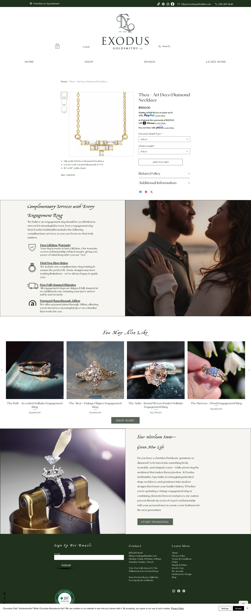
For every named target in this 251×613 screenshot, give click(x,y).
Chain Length (147, 145)
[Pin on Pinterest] (146, 192)
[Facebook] (179, 591)
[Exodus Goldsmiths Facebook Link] (4, 598)
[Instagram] (173, 591)
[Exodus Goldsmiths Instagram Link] (4, 593)
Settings (225, 608)
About (175, 552)
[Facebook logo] (172, 4)
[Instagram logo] (168, 4)
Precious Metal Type (151, 133)
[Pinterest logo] (163, 4)
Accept (238, 608)
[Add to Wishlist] (187, 162)
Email (57, 554)
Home (64, 81)
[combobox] (164, 139)
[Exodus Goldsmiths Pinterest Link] (4, 603)
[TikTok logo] (158, 4)
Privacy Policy (177, 608)
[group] (125, 377)
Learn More (160, 115)
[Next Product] (249, 370)
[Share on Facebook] (140, 192)
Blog (174, 577)
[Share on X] (151, 192)
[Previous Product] (1, 370)
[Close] (247, 608)
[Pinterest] (184, 591)
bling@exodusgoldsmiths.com (143, 556)
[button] (57, 46)
